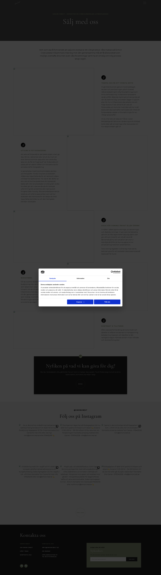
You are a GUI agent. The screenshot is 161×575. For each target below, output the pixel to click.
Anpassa (79, 302)
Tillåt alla (107, 302)
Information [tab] (80, 278)
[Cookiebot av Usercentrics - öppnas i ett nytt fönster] (112, 272)
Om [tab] (108, 278)
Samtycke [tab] (52, 278)
